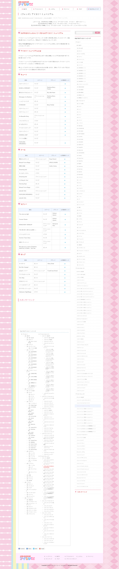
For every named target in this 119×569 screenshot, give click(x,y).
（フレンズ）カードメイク (48, 531)
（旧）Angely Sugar (32, 405)
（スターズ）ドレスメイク (48, 419)
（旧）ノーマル (31, 465)
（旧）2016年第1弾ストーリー (32, 362)
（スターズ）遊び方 (45, 335)
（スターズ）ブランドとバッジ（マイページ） (48, 441)
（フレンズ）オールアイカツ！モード (48, 463)
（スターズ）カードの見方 (48, 399)
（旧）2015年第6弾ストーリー (32, 358)
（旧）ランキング (30, 485)
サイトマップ (49, 558)
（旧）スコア (29, 487)
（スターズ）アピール (48, 428)
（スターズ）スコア (47, 430)
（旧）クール (31, 396)
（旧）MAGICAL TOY (31, 425)
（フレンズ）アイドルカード (48, 520)
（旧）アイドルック (28, 497)
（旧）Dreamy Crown (31, 438)
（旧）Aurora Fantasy (31, 419)
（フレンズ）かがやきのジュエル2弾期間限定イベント (48, 493)
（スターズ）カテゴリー (48, 404)
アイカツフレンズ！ (45, 456)
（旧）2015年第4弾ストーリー (32, 352)
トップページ (49, 556)
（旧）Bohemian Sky (31, 430)
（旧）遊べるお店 (30, 337)
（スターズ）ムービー (48, 454)
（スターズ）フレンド (48, 412)
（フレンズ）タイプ (47, 505)
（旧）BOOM (29, 480)
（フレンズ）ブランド (48, 507)
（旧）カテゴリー (30, 451)
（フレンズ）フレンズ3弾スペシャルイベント (48, 476)
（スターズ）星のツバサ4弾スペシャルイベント (49, 386)
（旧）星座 (28, 475)
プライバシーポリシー (71, 558)
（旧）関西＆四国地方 (32, 380)
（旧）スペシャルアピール (31, 490)
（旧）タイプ (29, 392)
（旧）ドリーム (29, 478)
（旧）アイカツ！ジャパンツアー (31, 371)
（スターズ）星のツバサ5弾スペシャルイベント (49, 390)
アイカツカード (70, 556)
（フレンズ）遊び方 (45, 458)
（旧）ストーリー (30, 349)
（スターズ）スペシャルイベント (48, 347)
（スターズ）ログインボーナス (48, 450)
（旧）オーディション (31, 346)
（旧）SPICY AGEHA (31, 411)
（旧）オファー (29, 506)
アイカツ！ (25, 334)
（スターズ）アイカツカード (47, 396)
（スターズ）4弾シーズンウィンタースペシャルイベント (49, 364)
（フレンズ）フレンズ (48, 514)
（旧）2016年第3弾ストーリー (32, 368)
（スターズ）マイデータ (48, 435)
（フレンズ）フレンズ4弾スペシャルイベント (48, 479)
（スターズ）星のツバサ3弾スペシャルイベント (49, 381)
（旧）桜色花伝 (31, 442)
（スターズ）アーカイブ (48, 452)
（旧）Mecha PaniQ (32, 449)
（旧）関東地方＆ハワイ (32, 383)
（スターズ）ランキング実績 (48, 444)
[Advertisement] (32, 315)
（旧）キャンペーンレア (32, 473)
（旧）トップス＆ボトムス (32, 461)
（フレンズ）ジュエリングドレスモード (48, 460)
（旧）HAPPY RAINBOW (31, 414)
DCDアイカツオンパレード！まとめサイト (57, 565)
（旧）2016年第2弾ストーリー (32, 365)
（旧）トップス (31, 453)
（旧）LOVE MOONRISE (30, 433)
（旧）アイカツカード (29, 388)
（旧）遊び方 (27, 335)
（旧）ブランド (29, 401)
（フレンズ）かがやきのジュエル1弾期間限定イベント (48, 489)
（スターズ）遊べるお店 (48, 337)
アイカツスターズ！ (45, 334)
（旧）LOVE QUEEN (30, 422)
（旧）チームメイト (30, 496)
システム (80, 556)
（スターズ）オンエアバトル (48, 394)
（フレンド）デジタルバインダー (48, 543)
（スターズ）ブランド (48, 403)
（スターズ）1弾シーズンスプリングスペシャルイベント (49, 351)
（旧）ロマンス (29, 476)
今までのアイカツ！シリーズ (28, 331)
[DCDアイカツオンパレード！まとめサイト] (25, 4)
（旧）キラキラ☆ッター (31, 508)
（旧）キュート (31, 394)
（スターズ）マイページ (46, 433)
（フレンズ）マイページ (46, 536)
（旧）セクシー (31, 398)
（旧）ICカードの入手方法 (32, 342)
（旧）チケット (29, 484)
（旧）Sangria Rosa (32, 440)
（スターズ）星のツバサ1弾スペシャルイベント (49, 373)
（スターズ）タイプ (47, 401)
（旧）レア (30, 467)
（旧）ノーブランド (32, 403)
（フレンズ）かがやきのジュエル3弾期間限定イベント (48, 498)
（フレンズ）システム (46, 512)
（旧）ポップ (31, 399)
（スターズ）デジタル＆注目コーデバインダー (48, 438)
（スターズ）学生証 (47, 339)
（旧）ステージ (29, 344)
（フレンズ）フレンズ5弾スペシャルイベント (48, 482)
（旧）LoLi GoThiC (32, 416)
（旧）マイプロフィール (31, 501)
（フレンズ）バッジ (47, 522)
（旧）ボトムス (31, 454)
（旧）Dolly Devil (31, 447)
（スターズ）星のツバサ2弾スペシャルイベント (49, 377)
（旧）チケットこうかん (31, 510)
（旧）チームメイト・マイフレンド (31, 504)
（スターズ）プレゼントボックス (48, 414)
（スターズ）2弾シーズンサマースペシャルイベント (49, 355)
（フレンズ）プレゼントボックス (48, 525)
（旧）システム (27, 482)
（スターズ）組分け (47, 410)
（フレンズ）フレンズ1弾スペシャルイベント (48, 470)
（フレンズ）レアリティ (48, 511)
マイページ (90, 556)
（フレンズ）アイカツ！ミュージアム (48, 466)
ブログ (58, 558)
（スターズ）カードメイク (48, 422)
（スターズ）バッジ (47, 417)
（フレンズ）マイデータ (48, 538)
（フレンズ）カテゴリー (48, 509)
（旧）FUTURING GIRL (32, 408)
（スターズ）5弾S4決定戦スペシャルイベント (49, 368)
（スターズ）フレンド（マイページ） (48, 447)
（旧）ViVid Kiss (31, 435)
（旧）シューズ (31, 456)
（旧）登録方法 (29, 499)
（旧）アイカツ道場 (32, 348)
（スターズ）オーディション (48, 344)
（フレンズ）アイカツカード (47, 500)
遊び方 (58, 556)
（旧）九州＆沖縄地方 (32, 377)
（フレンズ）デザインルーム (48, 517)
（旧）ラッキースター (31, 492)
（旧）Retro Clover (32, 445)
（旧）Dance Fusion (32, 444)
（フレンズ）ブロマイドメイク (48, 534)
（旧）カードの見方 (30, 390)
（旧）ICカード (29, 339)
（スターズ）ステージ (48, 341)
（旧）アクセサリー (32, 458)
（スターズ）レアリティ (48, 406)
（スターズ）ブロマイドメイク (48, 426)
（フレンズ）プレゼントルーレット (48, 528)
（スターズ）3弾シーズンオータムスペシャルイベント (49, 359)
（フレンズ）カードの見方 (48, 503)
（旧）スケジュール (30, 513)
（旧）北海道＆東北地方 (32, 374)
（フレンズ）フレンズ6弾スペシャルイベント (48, 485)
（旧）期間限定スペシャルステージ (32, 386)
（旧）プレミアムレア (32, 469)
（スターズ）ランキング (48, 431)
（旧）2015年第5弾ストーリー (32, 355)
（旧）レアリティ (30, 463)
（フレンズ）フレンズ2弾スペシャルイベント (48, 473)
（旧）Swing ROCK (32, 427)
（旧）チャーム (29, 494)
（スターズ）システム (46, 408)
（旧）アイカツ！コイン (31, 511)
